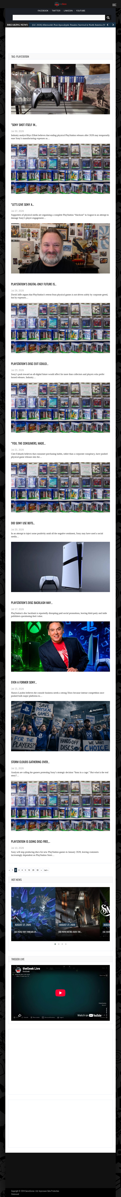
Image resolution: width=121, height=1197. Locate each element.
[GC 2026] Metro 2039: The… (25, 931)
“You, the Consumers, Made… (28, 443)
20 (33, 870)
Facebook (43, 11)
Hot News (16, 880)
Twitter (56, 11)
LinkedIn (68, 11)
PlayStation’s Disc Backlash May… (32, 602)
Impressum (43, 1190)
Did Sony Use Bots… (23, 523)
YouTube (80, 11)
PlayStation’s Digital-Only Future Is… (33, 284)
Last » (46, 870)
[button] (55, 944)
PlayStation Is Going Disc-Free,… (30, 841)
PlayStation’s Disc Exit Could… (29, 363)
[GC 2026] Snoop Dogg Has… (70, 931)
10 (29, 870)
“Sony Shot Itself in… (24, 124)
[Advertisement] (62, 37)
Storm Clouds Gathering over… (30, 762)
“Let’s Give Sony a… (22, 204)
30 (38, 870)
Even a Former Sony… (24, 682)
